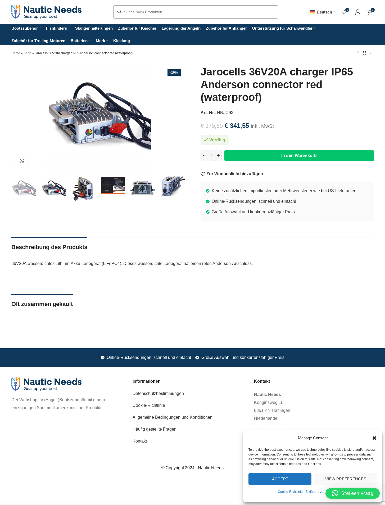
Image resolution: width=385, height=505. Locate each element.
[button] (374, 438)
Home (15, 53)
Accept (280, 479)
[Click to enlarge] (22, 160)
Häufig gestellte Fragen (154, 429)
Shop (27, 53)
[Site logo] (46, 11)
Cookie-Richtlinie (290, 492)
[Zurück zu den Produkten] (364, 53)
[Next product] (371, 53)
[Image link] (46, 383)
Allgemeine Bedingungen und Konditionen (172, 417)
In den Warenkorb (299, 155)
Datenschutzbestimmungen (158, 393)
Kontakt (140, 441)
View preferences (345, 479)
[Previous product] (358, 53)
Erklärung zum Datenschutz (325, 492)
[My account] (357, 12)
